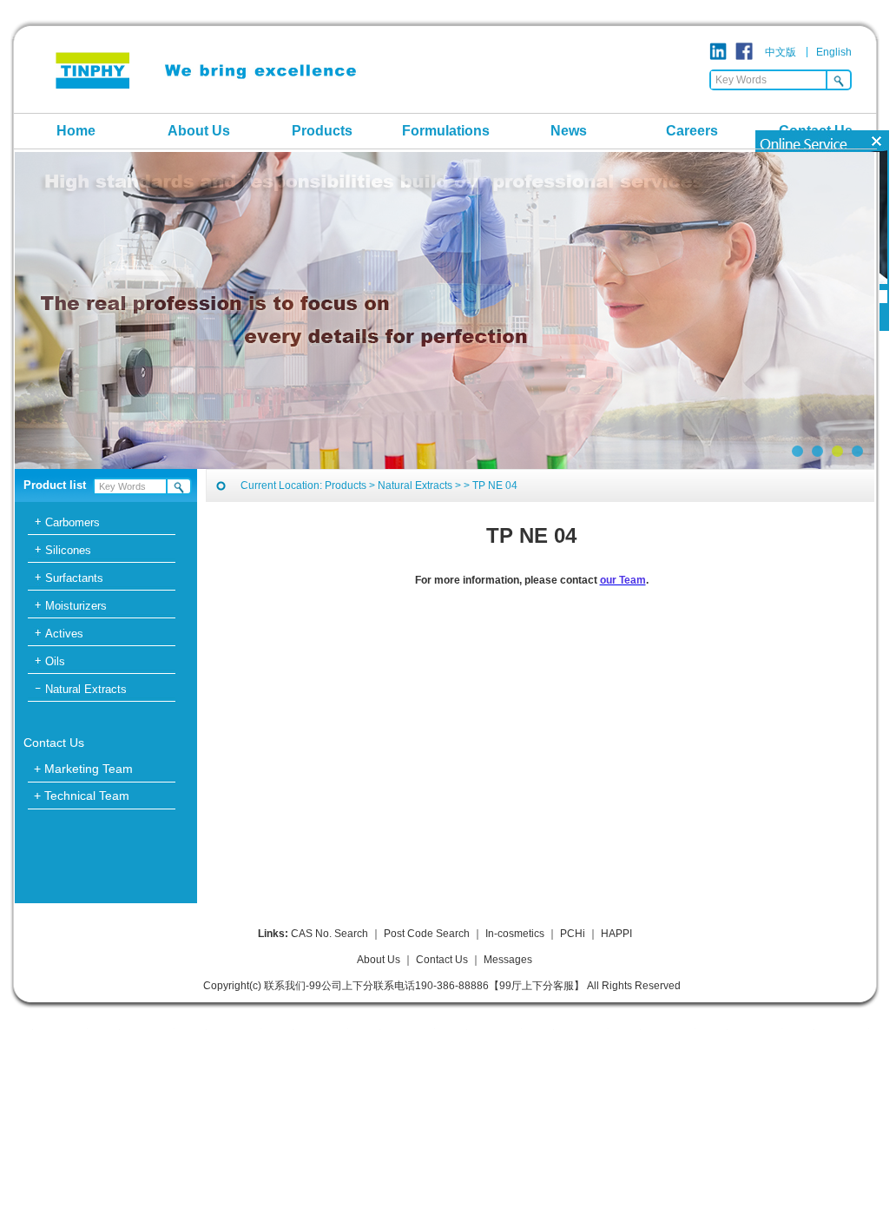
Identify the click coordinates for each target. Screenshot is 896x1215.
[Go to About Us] (445, 310)
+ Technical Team (81, 795)
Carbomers (72, 522)
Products (322, 130)
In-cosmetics (514, 934)
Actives (64, 633)
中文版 (780, 52)
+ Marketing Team (83, 769)
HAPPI (616, 934)
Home (76, 130)
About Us (199, 130)
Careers (692, 130)
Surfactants (74, 577)
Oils (55, 661)
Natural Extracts (86, 689)
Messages (508, 960)
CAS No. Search (329, 934)
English (834, 52)
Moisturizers (76, 605)
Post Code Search (427, 934)
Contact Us (816, 130)
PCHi (572, 934)
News (568, 130)
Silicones (68, 550)
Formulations (446, 130)
